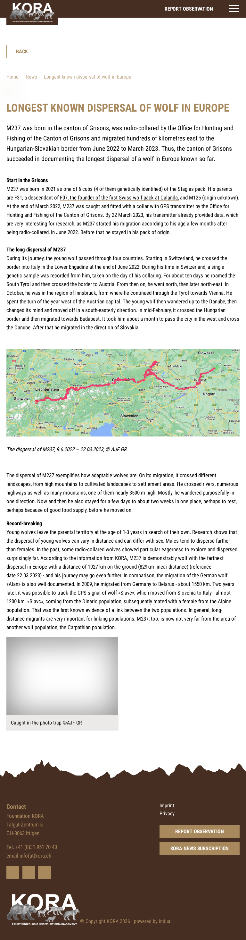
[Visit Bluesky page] (12, 872)
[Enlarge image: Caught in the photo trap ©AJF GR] (62, 676)
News (31, 77)
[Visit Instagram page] (44, 872)
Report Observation (199, 831)
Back (22, 51)
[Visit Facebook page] (28, 872)
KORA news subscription (199, 848)
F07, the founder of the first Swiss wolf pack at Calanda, (119, 197)
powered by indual (153, 921)
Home (12, 77)
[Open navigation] (234, 8)
